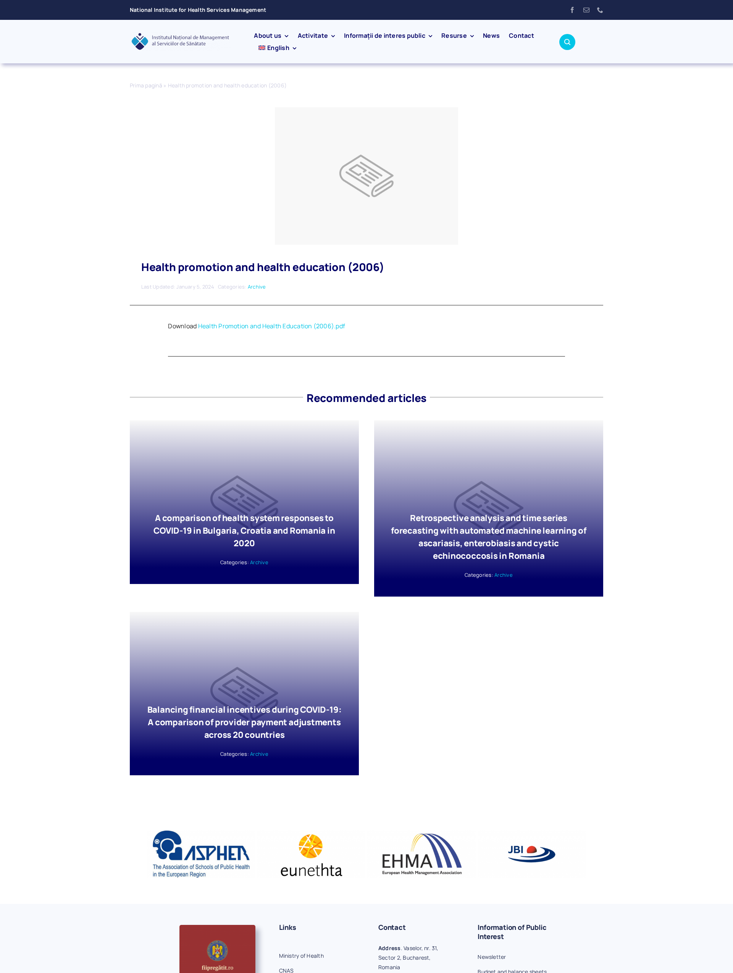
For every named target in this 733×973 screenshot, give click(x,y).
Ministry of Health (301, 955)
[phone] (600, 10)
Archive (257, 286)
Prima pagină (146, 85)
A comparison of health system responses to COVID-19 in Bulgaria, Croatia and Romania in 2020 (244, 530)
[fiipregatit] (217, 928)
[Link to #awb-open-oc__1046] (567, 42)
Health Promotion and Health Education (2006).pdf (272, 326)
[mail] (586, 10)
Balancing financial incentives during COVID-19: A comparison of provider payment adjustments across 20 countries (244, 722)
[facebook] (572, 10)
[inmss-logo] (180, 35)
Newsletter (492, 956)
